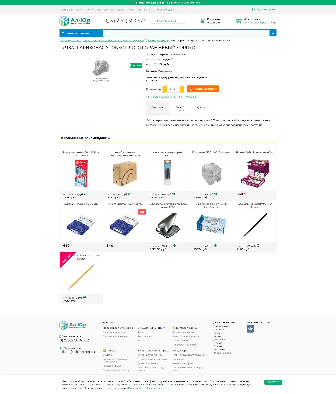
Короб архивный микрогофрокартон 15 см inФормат (125, 155)
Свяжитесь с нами (166, 20)
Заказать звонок (71, 336)
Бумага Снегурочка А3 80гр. (81, 203)
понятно (273, 382)
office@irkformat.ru (77, 352)
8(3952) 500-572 (74, 340)
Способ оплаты (180, 108)
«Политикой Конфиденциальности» (148, 388)
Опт (140, 9)
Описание (157, 107)
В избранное (190, 96)
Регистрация (268, 9)
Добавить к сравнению (163, 96)
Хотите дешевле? (206, 89)
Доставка (109, 9)
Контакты (149, 9)
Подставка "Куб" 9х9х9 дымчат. (211, 152)
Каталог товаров (78, 33)
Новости (79, 9)
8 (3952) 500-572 (127, 21)
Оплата (120, 9)
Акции (98, 9)
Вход (257, 9)
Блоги (90, 9)
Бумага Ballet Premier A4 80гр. (255, 152)
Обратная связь (72, 348)
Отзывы (131, 9)
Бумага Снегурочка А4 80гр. (124, 203)
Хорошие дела (165, 9)
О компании (66, 9)
